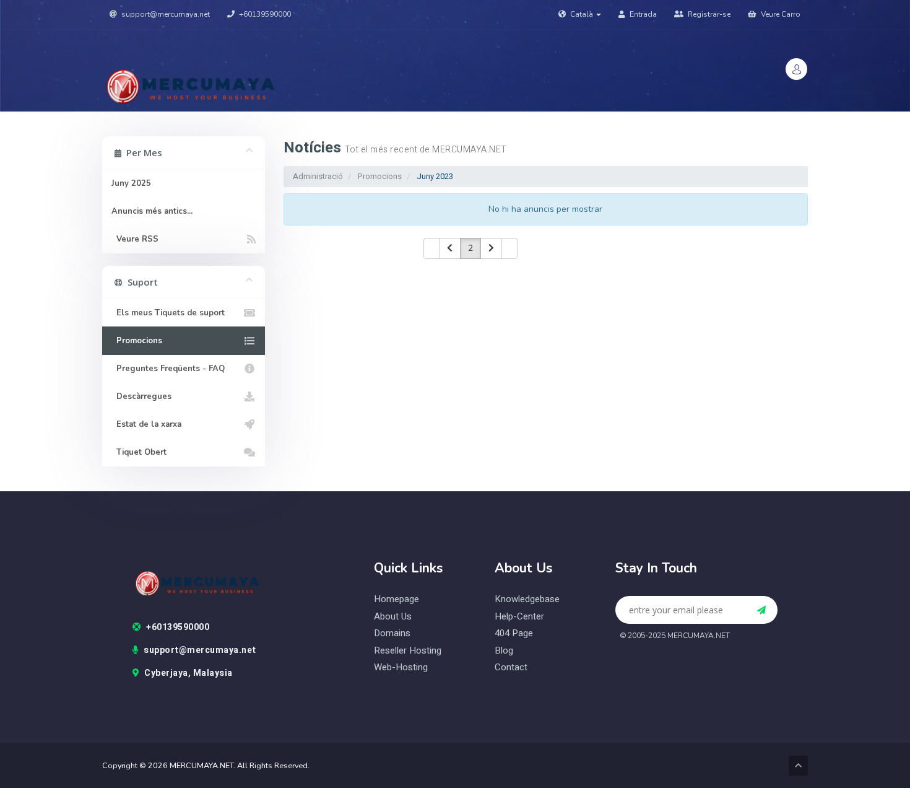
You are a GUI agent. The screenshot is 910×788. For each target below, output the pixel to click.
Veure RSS (134, 239)
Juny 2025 (131, 183)
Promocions (380, 176)
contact (511, 667)
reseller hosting (407, 650)
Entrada (642, 14)
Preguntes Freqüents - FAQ (168, 368)
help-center (519, 616)
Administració (318, 176)
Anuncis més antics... (152, 211)
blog (504, 650)
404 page (514, 633)
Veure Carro (779, 14)
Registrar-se (708, 14)
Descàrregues (141, 396)
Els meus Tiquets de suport (168, 312)
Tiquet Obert (139, 452)
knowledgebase (527, 599)
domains (392, 633)
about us (393, 616)
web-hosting (401, 667)
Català (581, 14)
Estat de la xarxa (146, 424)
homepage (396, 599)
